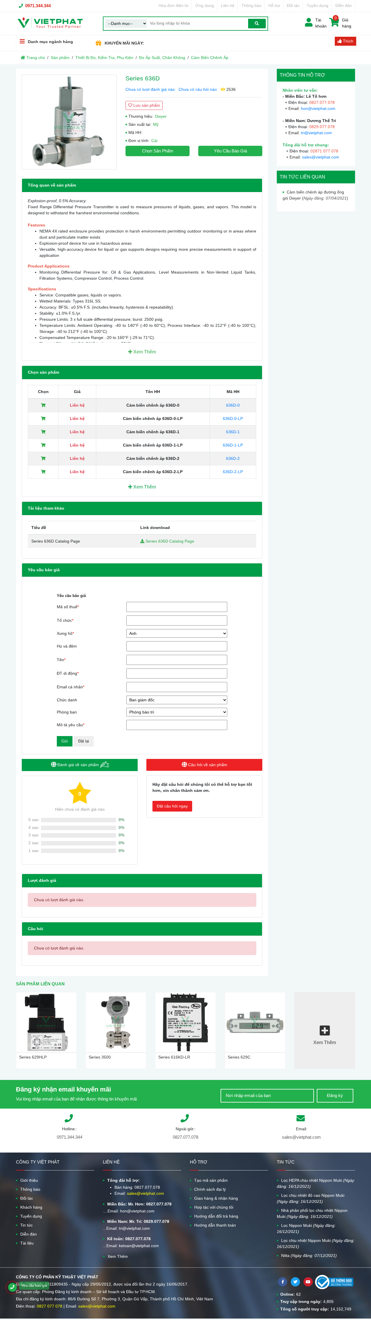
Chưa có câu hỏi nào (198, 89)
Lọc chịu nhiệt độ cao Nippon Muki (310, 1198)
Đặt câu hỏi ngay (172, 806)
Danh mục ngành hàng (50, 41)
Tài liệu (27, 1243)
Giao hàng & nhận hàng (216, 1198)
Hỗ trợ (274, 5)
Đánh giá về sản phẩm (78, 764)
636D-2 (233, 458)
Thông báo (251, 5)
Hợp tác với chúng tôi (213, 1207)
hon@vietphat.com (318, 108)
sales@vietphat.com (320, 157)
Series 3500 (100, 1057)
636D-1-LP (233, 445)
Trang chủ (35, 57)
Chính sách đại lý (210, 1189)
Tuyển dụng (317, 5)
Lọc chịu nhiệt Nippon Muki (315, 1243)
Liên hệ (227, 5)
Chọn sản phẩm (157, 150)
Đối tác (293, 5)
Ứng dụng (204, 5)
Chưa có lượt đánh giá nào (150, 89)
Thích (347, 41)
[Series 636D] (69, 122)
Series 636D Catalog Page (169, 541)
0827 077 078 (49, 1306)
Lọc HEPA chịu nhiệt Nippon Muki (315, 1183)
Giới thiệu (29, 1180)
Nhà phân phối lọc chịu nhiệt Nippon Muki (312, 1213)
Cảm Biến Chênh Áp (209, 57)
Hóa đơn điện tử (173, 5)
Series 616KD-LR (174, 1057)
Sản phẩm (60, 57)
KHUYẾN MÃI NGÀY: (124, 43)
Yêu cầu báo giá (230, 150)
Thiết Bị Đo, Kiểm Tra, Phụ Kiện (104, 57)
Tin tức (26, 1225)
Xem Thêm (144, 351)
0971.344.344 (38, 5)
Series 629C (239, 1057)
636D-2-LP (233, 471)
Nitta (309, 1255)
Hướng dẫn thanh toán (215, 1225)
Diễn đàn (343, 5)
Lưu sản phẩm (146, 105)
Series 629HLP (33, 1057)
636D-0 (233, 405)
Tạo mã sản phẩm (211, 1180)
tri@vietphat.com (316, 132)
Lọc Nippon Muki (306, 1228)
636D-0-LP (233, 418)
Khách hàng (31, 1207)
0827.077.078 (185, 1137)
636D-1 (233, 431)
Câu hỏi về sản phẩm (207, 764)
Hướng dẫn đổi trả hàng (216, 1216)
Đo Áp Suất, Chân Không (162, 57)
